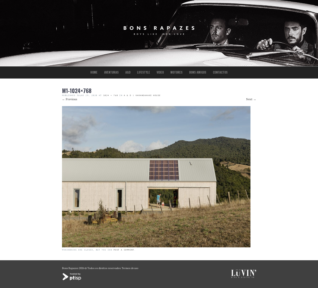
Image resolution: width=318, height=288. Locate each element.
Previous (69, 99)
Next (251, 99)
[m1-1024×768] (156, 246)
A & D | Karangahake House (142, 95)
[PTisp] (72, 280)
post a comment (124, 250)
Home (94, 72)
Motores (176, 72)
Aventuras (111, 72)
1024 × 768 (110, 95)
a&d (127, 72)
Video (160, 72)
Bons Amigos (197, 72)
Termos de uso (130, 268)
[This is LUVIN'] (243, 277)
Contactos (220, 72)
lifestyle (143, 72)
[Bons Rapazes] (159, 34)
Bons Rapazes (70, 268)
